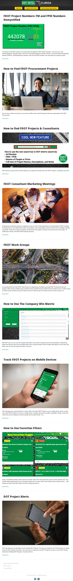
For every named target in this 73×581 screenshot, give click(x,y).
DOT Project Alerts (16, 496)
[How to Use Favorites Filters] (35, 454)
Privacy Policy (7, 568)
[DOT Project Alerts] (35, 522)
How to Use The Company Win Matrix (29, 304)
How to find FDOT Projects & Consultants (31, 128)
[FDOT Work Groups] (35, 266)
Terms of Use (7, 565)
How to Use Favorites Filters (23, 428)
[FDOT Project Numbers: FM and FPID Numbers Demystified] (35, 36)
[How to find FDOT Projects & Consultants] (35, 150)
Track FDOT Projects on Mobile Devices (30, 359)
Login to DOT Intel (31, 8)
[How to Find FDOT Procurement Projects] (35, 91)
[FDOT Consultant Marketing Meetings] (35, 205)
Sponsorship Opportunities (49, 8)
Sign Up (18, 8)
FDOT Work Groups (16, 245)
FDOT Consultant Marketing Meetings (29, 184)
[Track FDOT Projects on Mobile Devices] (35, 385)
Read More (5, 58)
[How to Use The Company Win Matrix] (35, 323)
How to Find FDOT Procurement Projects (31, 68)
